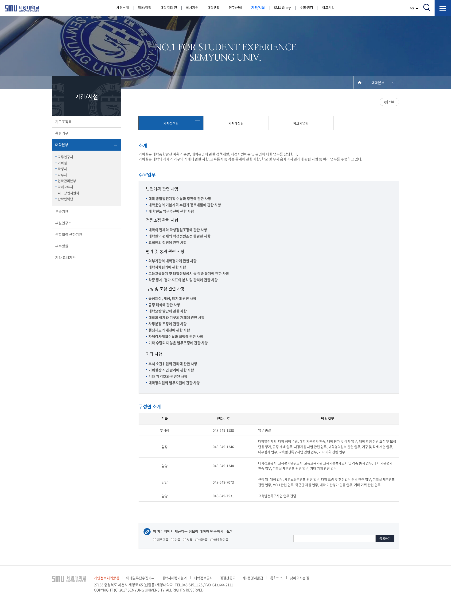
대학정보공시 (203, 578)
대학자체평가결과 (174, 578)
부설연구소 (63, 223)
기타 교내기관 (65, 257)
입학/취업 (144, 8)
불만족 (203, 539)
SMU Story (282, 8)
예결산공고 (227, 578)
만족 (177, 539)
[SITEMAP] (443, 8)
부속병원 (61, 246)
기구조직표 (63, 121)
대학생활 (213, 8)
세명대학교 (22, 8)
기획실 (62, 162)
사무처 (62, 174)
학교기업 (328, 8)
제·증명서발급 (252, 578)
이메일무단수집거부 (140, 578)
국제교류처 (65, 186)
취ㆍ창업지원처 (68, 193)
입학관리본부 (67, 180)
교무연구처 (65, 156)
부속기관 (61, 211)
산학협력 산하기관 (68, 234)
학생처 (62, 168)
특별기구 (61, 133)
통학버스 (276, 578)
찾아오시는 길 (299, 578)
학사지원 (192, 8)
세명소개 (123, 8)
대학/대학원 (168, 8)
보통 (189, 539)
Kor (411, 8)
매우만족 (162, 539)
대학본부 (61, 144)
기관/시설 (258, 8)
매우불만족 (221, 539)
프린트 (389, 102)
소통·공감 (306, 8)
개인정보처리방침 (106, 578)
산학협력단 (65, 198)
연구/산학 (235, 8)
